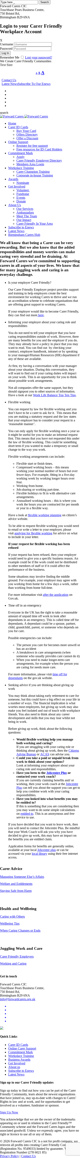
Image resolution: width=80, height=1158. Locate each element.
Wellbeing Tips (9, 923)
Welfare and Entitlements (16, 883)
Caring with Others (12, 916)
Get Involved (16, 186)
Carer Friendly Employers (17, 956)
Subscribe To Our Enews (34, 84)
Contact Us (9, 80)
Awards (13, 179)
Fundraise (22, 194)
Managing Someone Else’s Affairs (22, 876)
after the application (55, 594)
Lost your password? (38, 57)
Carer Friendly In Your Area (34, 223)
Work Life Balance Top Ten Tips (54, 395)
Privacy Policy (9, 1156)
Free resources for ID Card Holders (39, 149)
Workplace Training (21, 168)
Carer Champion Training (33, 171)
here (40, 315)
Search (44, 2)
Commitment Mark (20, 153)
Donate (21, 201)
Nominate (22, 183)
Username (6, 44)
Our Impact (23, 220)
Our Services (24, 208)
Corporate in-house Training (34, 175)
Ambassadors (25, 212)
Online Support (18, 142)
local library (39, 853)
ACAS (44, 754)
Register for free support (32, 145)
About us (14, 1067)
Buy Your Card (26, 131)
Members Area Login (30, 164)
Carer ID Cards (18, 127)
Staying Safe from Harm (16, 890)
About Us (14, 205)
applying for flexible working (33, 533)
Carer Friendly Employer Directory (39, 160)
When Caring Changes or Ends (20, 930)
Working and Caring (13, 963)
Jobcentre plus (46, 850)
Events (20, 197)
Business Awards (19, 1059)
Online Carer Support (22, 1048)
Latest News (10, 84)
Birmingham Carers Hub (24, 234)
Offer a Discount (27, 138)
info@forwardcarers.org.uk (17, 999)
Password (6, 48)
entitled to (27, 813)
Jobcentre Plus (56, 773)
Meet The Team (26, 216)
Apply (20, 157)
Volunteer (23, 190)
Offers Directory (27, 134)
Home (12, 123)
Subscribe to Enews (21, 227)
